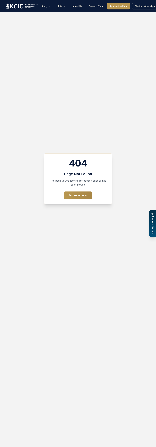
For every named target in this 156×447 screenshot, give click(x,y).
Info (60, 6)
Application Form (118, 6)
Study (44, 6)
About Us (77, 6)
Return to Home (78, 195)
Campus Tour (96, 6)
